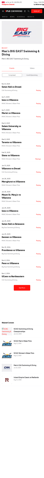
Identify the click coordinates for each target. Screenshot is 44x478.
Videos (32, 68)
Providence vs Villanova (13, 250)
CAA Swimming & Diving (9, 90)
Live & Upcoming (31, 75)
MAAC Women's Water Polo (11, 103)
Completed (12, 75)
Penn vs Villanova (10, 263)
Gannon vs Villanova (11, 237)
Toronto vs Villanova (11, 142)
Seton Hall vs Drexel (11, 86)
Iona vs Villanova (10, 99)
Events (12, 68)
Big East (4, 48)
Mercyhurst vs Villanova (13, 181)
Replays (38, 159)
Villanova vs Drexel (11, 168)
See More (22, 288)
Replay (38, 90)
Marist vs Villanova (11, 113)
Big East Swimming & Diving (11, 227)
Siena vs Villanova (11, 155)
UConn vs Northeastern (13, 276)
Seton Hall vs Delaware (13, 223)
